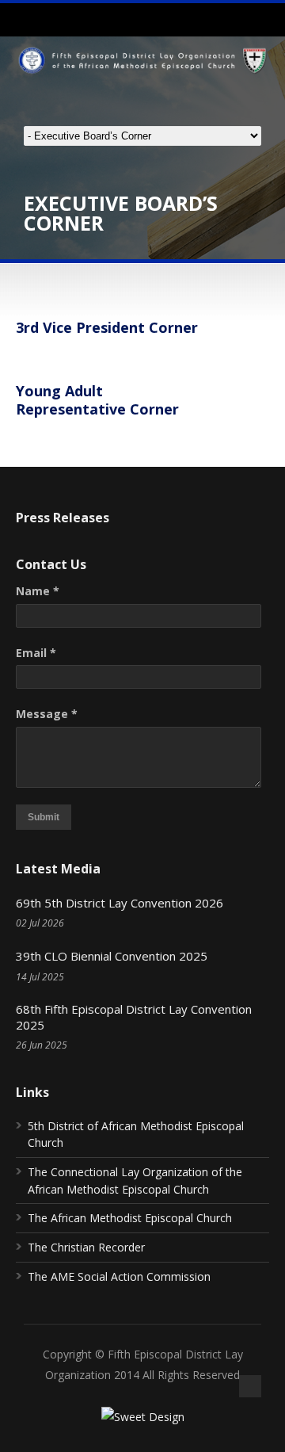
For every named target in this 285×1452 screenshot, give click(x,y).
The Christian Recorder (86, 1247)
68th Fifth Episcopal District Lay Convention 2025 (134, 1017)
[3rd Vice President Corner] (17, 357)
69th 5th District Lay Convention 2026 (119, 903)
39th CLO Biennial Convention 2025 (111, 956)
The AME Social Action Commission (119, 1276)
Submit (43, 817)
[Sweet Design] (142, 1416)
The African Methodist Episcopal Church (130, 1217)
